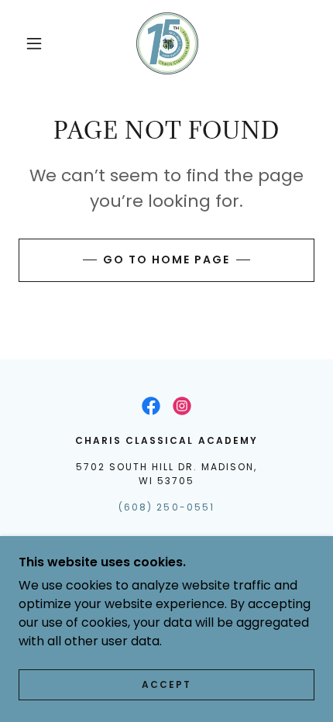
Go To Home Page (166, 259)
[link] (167, 43)
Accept (166, 684)
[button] (34, 43)
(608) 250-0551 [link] (166, 507)
